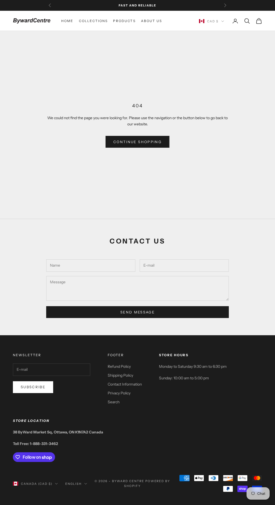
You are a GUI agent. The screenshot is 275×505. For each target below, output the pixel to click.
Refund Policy (119, 366)
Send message (137, 312)
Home (67, 21)
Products (124, 21)
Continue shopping (137, 142)
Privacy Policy (119, 393)
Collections (93, 21)
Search (114, 402)
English (73, 484)
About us (151, 21)
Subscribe (33, 387)
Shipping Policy (120, 375)
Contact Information (125, 384)
